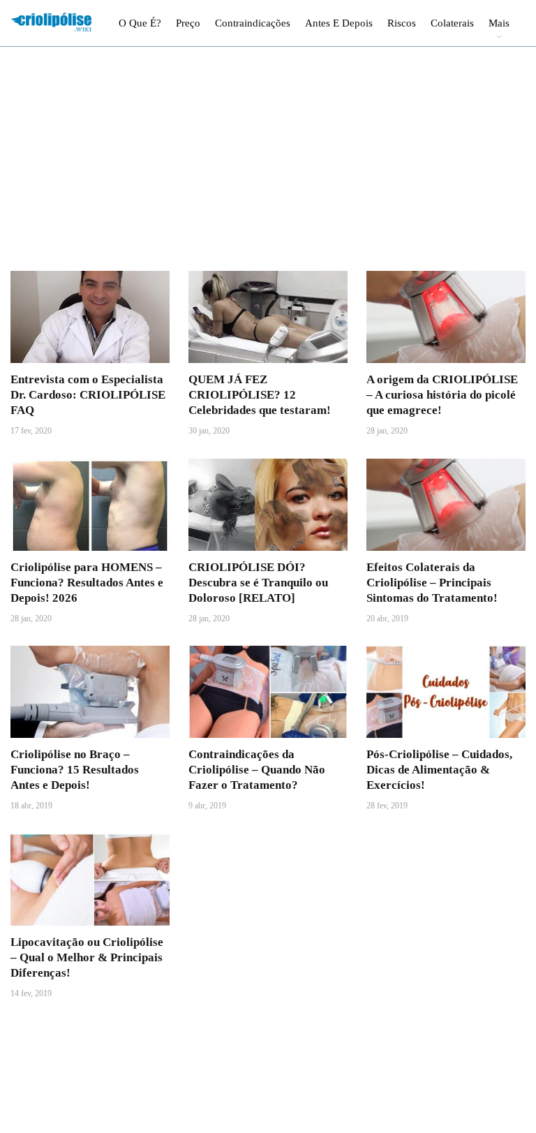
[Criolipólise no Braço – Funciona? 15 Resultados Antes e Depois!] (90, 692)
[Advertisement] (268, 167)
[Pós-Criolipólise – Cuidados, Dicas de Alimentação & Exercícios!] (446, 692)
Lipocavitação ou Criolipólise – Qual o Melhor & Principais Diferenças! (86, 957)
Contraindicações (252, 23)
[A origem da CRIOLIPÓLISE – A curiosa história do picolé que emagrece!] (446, 317)
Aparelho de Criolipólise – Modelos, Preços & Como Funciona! (434, 957)
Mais (499, 23)
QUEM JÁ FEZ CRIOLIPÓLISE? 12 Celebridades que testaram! (259, 395)
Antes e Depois (339, 23)
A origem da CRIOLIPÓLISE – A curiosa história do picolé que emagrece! (442, 395)
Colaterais (452, 23)
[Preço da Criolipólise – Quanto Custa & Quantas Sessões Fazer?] (268, 1067)
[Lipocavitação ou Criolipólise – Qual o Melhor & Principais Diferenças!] (90, 880)
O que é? (140, 23)
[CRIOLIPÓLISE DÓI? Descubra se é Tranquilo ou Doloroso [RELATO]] (268, 505)
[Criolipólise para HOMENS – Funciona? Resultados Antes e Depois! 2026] (90, 505)
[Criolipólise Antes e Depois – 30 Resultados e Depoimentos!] (90, 1067)
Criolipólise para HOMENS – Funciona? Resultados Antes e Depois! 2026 (86, 583)
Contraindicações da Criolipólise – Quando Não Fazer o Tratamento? (256, 770)
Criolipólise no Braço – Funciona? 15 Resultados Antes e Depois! (74, 770)
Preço (188, 23)
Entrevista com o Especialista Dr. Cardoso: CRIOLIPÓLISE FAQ (87, 395)
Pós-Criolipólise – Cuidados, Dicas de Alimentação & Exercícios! (439, 770)
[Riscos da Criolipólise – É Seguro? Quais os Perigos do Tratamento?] (268, 880)
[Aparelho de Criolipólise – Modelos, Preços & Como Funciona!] (446, 880)
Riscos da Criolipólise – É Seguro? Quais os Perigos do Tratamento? (261, 957)
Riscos (401, 23)
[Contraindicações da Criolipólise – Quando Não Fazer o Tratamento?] (268, 692)
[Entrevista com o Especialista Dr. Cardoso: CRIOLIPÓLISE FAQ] (90, 317)
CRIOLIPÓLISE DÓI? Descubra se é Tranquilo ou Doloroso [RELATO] (258, 583)
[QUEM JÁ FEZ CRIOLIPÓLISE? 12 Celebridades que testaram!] (268, 317)
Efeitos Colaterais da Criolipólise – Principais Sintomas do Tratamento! (432, 583)
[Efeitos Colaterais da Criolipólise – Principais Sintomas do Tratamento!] (446, 505)
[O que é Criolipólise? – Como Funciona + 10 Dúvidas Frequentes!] (446, 1067)
